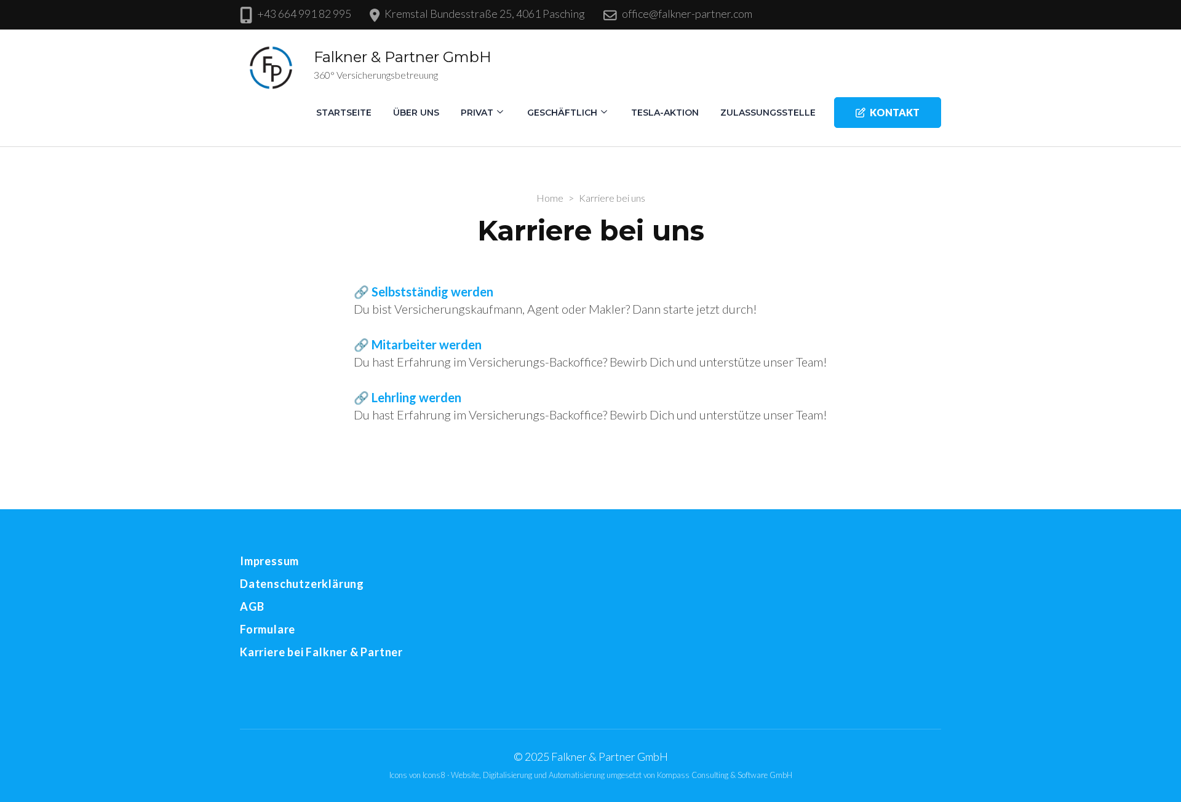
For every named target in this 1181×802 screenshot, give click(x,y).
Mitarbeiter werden (427, 344)
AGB (252, 606)
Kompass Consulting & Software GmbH (724, 775)
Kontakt (895, 112)
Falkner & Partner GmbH (402, 57)
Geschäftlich (562, 112)
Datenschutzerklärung (302, 583)
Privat (477, 112)
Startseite (344, 112)
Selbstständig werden (432, 291)
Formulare (267, 629)
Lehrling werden (416, 397)
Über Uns (416, 112)
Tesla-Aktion (665, 112)
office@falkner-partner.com (687, 13)
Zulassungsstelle (768, 112)
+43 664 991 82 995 (304, 13)
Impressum (269, 561)
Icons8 (435, 775)
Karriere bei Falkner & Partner (321, 652)
